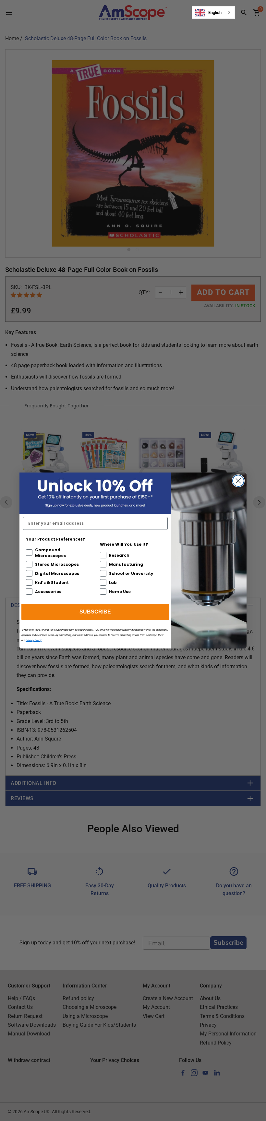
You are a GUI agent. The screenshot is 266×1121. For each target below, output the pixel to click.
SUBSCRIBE (95, 611)
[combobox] (213, 12)
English (215, 12)
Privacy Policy (34, 640)
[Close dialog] (238, 480)
